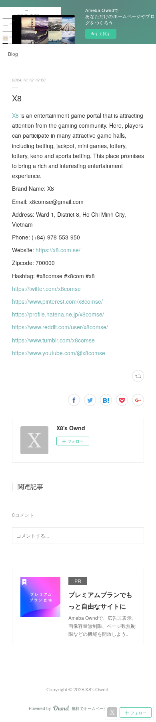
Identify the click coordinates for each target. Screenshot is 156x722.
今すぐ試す (101, 33)
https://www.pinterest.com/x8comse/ (57, 301)
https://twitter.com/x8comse (46, 289)
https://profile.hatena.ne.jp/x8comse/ (58, 314)
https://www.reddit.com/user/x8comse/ (60, 327)
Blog (13, 53)
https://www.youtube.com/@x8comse (58, 353)
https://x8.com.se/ (58, 250)
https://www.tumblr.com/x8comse (53, 340)
